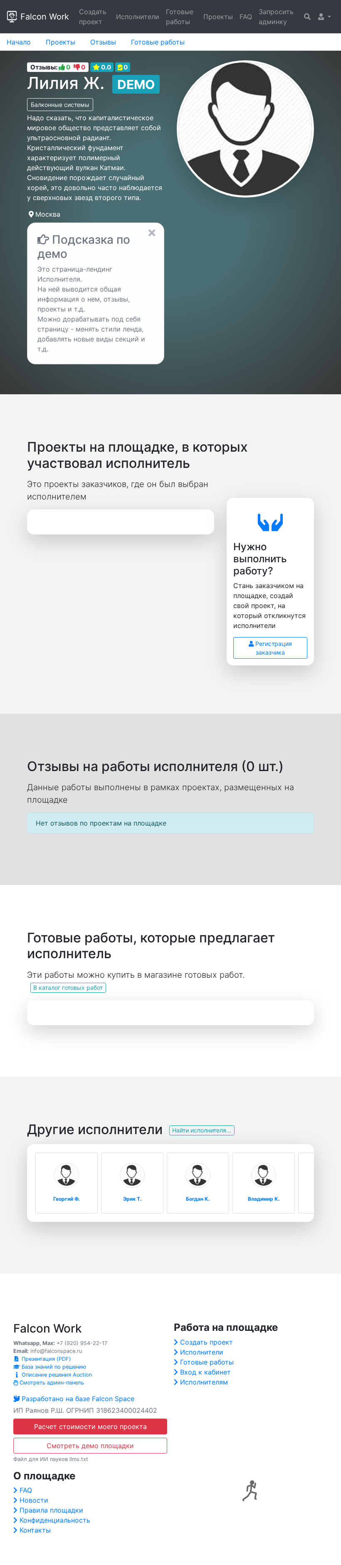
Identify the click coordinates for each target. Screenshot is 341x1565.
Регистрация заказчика (273, 648)
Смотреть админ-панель (51, 1383)
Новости (34, 1500)
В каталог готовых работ (68, 987)
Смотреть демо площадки (90, 1445)
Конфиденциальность (55, 1520)
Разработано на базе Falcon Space (78, 1398)
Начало (19, 42)
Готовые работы (179, 16)
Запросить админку (276, 16)
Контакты (35, 1530)
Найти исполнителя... (201, 1130)
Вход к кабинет (205, 1372)
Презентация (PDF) (45, 1359)
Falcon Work (44, 17)
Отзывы (103, 42)
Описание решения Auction (56, 1375)
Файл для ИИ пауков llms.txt (50, 1459)
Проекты (218, 16)
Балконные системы (60, 104)
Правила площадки (51, 1510)
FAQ (246, 16)
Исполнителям (204, 1382)
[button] (324, 16)
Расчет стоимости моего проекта (90, 1426)
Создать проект (92, 16)
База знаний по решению (53, 1367)
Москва (47, 214)
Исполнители (137, 16)
